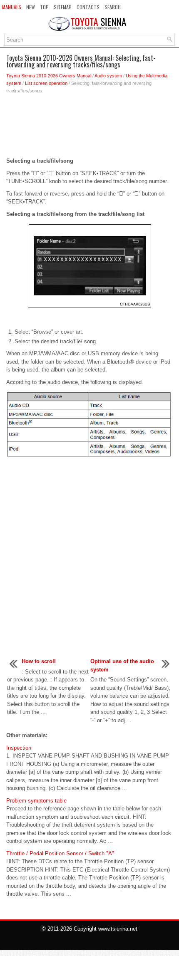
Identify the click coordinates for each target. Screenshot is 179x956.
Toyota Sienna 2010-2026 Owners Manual (48, 75)
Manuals (11, 6)
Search (112, 6)
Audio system (108, 75)
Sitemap (63, 6)
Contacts (88, 6)
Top (44, 6)
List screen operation (46, 83)
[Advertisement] (89, 128)
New (30, 6)
